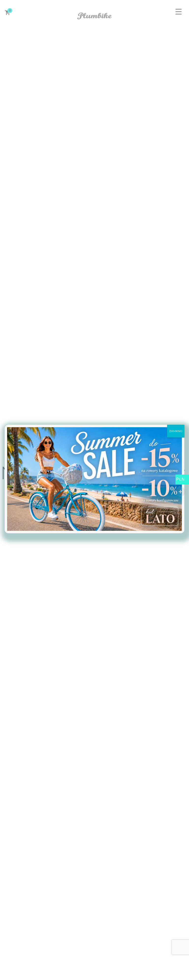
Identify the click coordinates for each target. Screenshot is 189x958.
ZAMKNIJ (175, 431)
